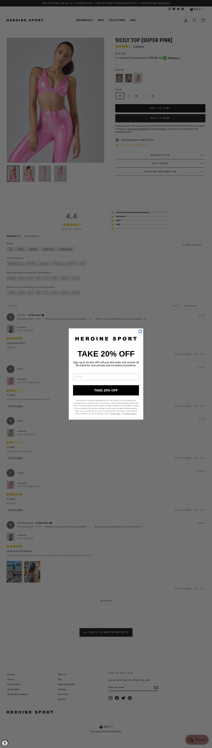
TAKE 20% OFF (106, 390)
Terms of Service (130, 413)
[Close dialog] (140, 331)
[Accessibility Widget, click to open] (5, 743)
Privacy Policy (116, 413)
